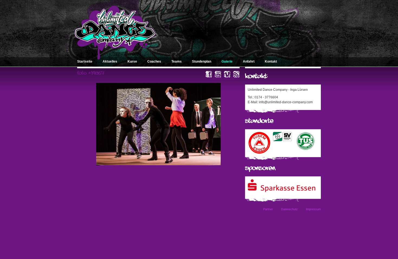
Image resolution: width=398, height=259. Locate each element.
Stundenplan (201, 61)
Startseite (84, 61)
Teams (176, 61)
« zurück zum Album (225, 78)
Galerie (227, 61)
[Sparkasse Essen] (281, 191)
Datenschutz (289, 209)
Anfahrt (249, 61)
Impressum (313, 209)
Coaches (154, 61)
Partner (268, 209)
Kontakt (271, 61)
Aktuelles (110, 61)
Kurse (132, 61)
